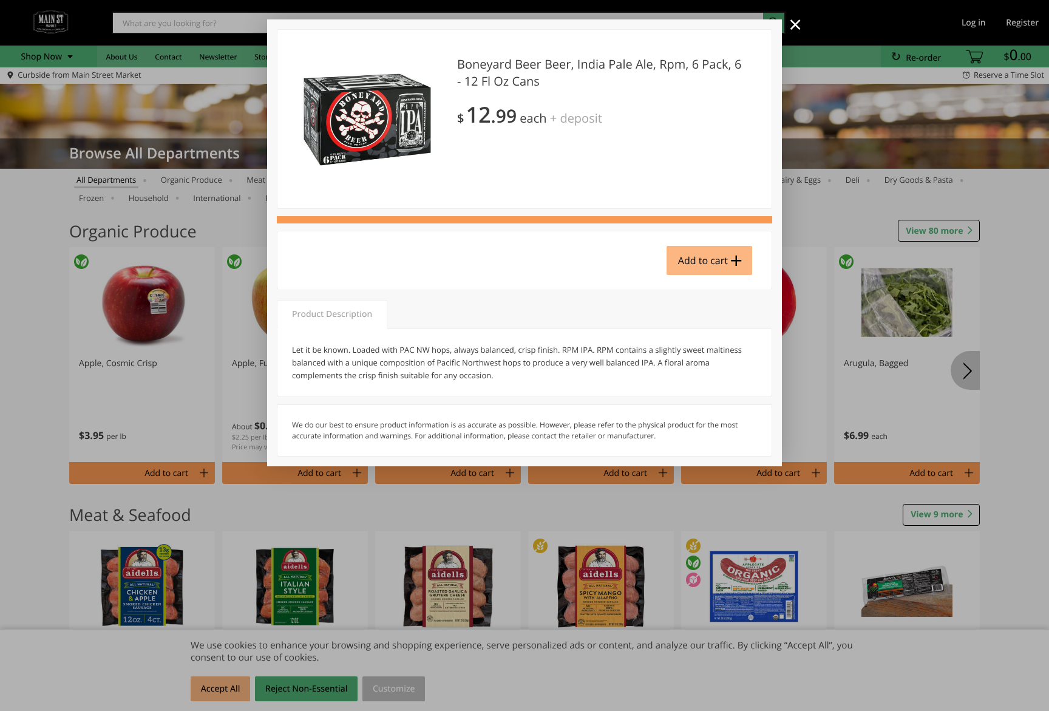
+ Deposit (576, 118)
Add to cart (703, 260)
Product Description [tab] (332, 314)
